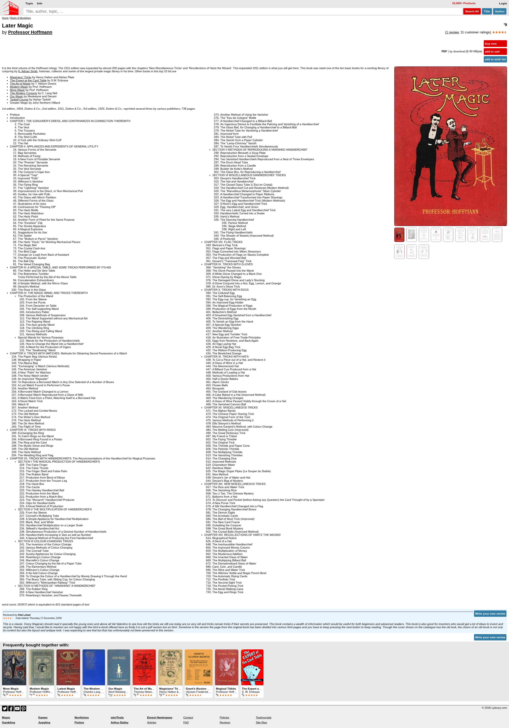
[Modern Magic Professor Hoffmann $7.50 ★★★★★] (41, 667)
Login (503, 3)
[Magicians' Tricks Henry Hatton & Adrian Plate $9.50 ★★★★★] (170, 667)
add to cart (492, 51)
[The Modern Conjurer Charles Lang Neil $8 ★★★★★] (94, 667)
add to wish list (495, 59)
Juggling (44, 722)
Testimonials (263, 717)
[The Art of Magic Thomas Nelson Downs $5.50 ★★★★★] (144, 667)
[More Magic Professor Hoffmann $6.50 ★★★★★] (14, 667)
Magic (6, 717)
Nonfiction (82, 717)
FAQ (186, 722)
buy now (491, 43)
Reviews (225, 722)
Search (471, 11)
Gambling (8, 722)
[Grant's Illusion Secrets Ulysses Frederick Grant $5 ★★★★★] (199, 667)
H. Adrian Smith (28, 71)
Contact (188, 717)
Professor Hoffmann (30, 32)
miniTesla (117, 717)
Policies (224, 717)
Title (487, 11)
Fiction (79, 722)
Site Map (261, 722)
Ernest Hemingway (159, 717)
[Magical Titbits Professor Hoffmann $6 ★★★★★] (226, 667)
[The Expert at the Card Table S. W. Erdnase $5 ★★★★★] (252, 667)
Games (43, 717)
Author (499, 11)
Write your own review (490, 613)
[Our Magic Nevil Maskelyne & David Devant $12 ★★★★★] (118, 667)
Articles (151, 722)
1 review (452, 32)
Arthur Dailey (119, 722)
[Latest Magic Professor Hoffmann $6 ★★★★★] (68, 667)
